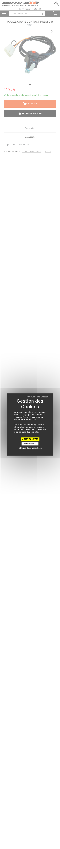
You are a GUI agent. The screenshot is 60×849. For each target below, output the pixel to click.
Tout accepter (30, 439)
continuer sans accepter (37, 397)
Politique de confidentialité (30, 448)
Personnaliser (30, 444)
